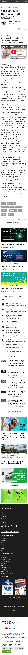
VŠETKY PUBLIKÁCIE (14, 598)
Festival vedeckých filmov (7, 561)
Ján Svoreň (18, 396)
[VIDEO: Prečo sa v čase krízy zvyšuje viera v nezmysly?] (14, 257)
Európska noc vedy (5, 569)
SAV (20, 210)
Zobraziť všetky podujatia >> (14, 351)
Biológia (15, 7)
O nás (2, 512)
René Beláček (19, 367)
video (3, 214)
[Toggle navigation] (26, 1)
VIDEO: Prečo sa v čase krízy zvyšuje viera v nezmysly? (13, 267)
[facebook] (22, 29)
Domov (3, 7)
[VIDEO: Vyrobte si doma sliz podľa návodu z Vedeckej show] (14, 235)
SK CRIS (3, 546)
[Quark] (10, 587)
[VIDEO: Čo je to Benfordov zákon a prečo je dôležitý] (14, 279)
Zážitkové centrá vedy (6, 542)
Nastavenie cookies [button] (7, 648)
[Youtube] (2, 526)
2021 (3, 203)
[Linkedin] (17, 526)
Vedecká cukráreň (5, 559)
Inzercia (3, 518)
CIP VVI (2, 548)
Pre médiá (3, 516)
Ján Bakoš (13, 210)
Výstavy (3, 563)
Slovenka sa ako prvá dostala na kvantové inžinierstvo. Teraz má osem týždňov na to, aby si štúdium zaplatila (17, 383)
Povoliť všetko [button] (6, 651)
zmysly (11, 214)
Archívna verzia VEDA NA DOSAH (10, 531)
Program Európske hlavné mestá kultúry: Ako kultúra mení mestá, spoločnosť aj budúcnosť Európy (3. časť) (16, 363)
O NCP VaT (3, 538)
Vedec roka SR (4, 565)
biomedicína (11, 203)
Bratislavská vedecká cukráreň (11, 207)
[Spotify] (5, 526)
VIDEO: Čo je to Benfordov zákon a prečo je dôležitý (13, 289)
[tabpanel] (10, 587)
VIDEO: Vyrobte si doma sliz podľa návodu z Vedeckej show (13, 245)
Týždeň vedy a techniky (6, 567)
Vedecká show (4, 571)
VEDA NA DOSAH (13, 21)
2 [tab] (10, 596)
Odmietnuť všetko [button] (19, 648)
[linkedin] (25, 29)
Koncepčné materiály (6, 550)
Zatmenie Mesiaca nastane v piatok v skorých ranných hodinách (16, 372)
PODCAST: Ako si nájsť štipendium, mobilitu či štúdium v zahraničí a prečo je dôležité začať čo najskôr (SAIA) (13, 436)
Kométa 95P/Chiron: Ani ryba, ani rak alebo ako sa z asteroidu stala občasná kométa (17, 392)
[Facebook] (11, 526)
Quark (2, 544)
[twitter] (19, 29)
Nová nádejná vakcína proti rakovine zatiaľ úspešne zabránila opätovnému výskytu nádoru (17, 402)
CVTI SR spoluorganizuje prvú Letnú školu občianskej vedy (12, 462)
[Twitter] (8, 526)
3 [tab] (13, 596)
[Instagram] (14, 526)
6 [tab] (19, 596)
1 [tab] (8, 596)
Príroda (9, 7)
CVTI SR (4, 210)
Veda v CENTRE (4, 557)
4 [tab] (15, 596)
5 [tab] (17, 596)
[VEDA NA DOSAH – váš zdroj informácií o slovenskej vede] (6, 1)
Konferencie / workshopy (7, 573)
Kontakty (3, 514)
